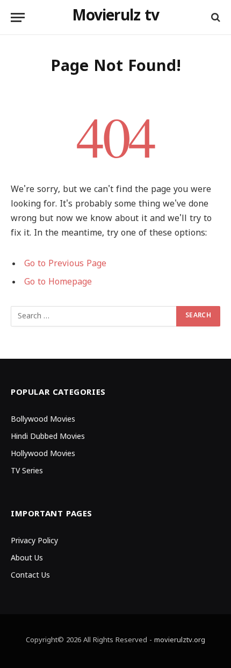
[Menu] (18, 17)
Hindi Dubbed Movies (48, 437)
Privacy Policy (34, 541)
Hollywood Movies (43, 454)
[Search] (214, 17)
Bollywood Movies (43, 419)
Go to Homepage (58, 282)
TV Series (27, 471)
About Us (27, 558)
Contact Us (30, 575)
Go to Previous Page (65, 264)
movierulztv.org (179, 640)
